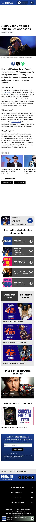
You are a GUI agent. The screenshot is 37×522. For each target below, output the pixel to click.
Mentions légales (25, 509)
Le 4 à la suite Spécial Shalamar (13, 321)
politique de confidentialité (9, 457)
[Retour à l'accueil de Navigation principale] (9, 3)
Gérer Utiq (26, 513)
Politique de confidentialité (13, 513)
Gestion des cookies (17, 515)
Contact (16, 509)
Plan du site (9, 509)
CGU (12, 511)
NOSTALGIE (17, 240)
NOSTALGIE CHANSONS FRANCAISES (16, 221)
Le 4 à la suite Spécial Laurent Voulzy (14, 363)
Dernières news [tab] (10, 296)
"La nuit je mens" (6, 92)
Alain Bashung (8, 393)
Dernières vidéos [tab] (26, 296)
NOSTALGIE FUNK (20, 271)
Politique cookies (20, 511)
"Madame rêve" (16, 122)
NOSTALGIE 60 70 (19, 261)
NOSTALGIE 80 (18, 282)
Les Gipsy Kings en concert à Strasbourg (14, 427)
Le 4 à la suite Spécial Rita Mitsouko (14, 342)
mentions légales (18, 456)
